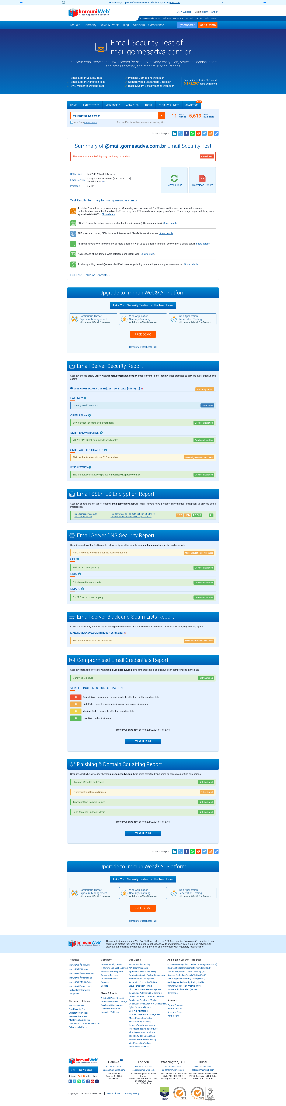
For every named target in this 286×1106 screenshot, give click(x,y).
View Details (143, 741)
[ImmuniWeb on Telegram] (83, 1080)
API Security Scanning (138, 968)
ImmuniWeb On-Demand (80, 978)
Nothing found (206, 678)
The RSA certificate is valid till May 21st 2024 (131, 516)
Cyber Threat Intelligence (140, 1007)
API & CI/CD (132, 105)
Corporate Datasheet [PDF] (143, 347)
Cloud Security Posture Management (145, 989)
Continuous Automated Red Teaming (145, 993)
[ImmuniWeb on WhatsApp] (79, 1080)
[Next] (265, 3)
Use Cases (135, 959)
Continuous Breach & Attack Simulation (146, 996)
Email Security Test (77, 1009)
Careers (104, 986)
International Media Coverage (114, 1001)
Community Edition (79, 1001)
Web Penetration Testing (139, 1043)
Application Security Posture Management (147, 975)
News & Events (109, 993)
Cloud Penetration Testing (140, 986)
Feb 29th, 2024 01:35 (133, 514)
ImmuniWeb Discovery (79, 965)
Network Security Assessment (142, 1025)
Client (205, 12)
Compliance (74, 993)
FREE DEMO (143, 334)
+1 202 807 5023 (173, 1066)
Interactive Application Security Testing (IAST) (187, 971)
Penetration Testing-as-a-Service (143, 1029)
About (148, 105)
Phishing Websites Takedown (142, 1032)
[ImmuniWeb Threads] (97, 1080)
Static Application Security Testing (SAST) (185, 982)
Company (106, 959)
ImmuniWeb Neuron (78, 969)
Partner (213, 12)
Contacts (105, 982)
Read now (175, 2)
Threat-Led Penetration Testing (142, 1039)
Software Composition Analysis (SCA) (184, 986)
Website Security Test (78, 1013)
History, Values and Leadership (114, 968)
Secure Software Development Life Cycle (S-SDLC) (189, 968)
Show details (108, 214)
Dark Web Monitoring (138, 1011)
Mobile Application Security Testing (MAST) (186, 978)
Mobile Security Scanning (140, 1021)
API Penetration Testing (139, 964)
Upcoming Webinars (110, 1012)
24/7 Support (184, 12)
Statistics (193, 104)
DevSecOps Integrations (79, 990)
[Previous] (21, 3)
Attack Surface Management (141, 978)
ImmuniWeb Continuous (80, 986)
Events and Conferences (111, 1005)
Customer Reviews (109, 975)
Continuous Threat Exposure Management (148, 1004)
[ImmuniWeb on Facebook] (88, 1080)
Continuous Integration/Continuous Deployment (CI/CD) (192, 964)
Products (74, 959)
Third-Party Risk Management (142, 1036)
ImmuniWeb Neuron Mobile (81, 973)
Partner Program (174, 1005)
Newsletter (85, 1069)
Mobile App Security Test (79, 1020)
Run (161, 115)
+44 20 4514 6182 (143, 1066)
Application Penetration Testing (143, 971)
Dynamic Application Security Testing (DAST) (186, 975)
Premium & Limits (168, 105)
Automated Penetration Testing (143, 982)
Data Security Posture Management (144, 1014)
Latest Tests (91, 105)
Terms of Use (113, 1093)
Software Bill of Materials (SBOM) (182, 989)
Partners (172, 1000)
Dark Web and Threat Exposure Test (84, 1023)
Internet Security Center (150, 18)
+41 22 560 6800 (113, 1066)
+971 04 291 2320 (203, 1066)
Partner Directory (174, 1008)
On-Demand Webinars (110, 1008)
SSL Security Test (76, 1005)
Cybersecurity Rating (78, 1027)
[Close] (222, 2)
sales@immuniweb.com (114, 1070)
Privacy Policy (132, 1093)
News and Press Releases (112, 998)
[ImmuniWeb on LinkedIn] (70, 1080)
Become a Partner (175, 1012)
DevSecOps (172, 993)
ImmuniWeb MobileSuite (80, 982)
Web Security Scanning (139, 1046)
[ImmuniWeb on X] (74, 1080)
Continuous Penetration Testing (143, 1000)
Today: (207, 18)
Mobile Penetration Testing (140, 1018)
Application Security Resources (184, 959)
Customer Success (109, 978)
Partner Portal (173, 1016)
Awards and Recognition (112, 971)
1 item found (207, 792)
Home (73, 105)
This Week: (189, 18)
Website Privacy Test (78, 1016)
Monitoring (113, 105)
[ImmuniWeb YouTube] (92, 1080)
